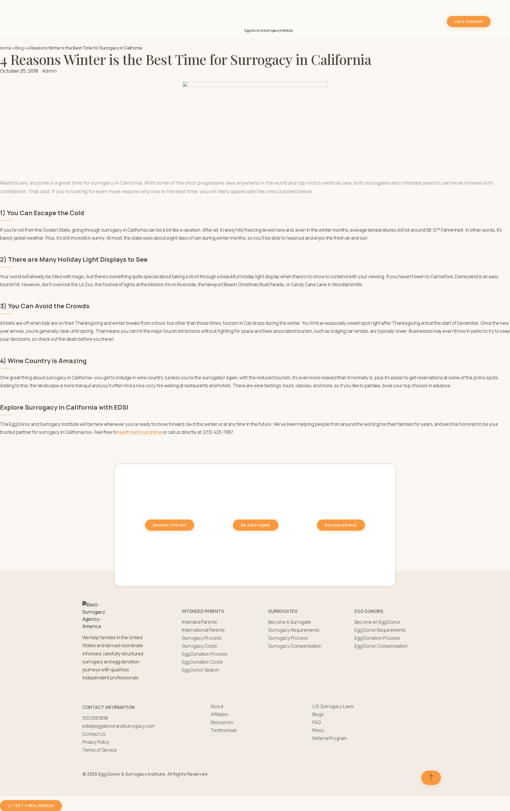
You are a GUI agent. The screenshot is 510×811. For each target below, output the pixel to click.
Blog (19, 48)
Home (5, 48)
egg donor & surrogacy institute (268, 30)
